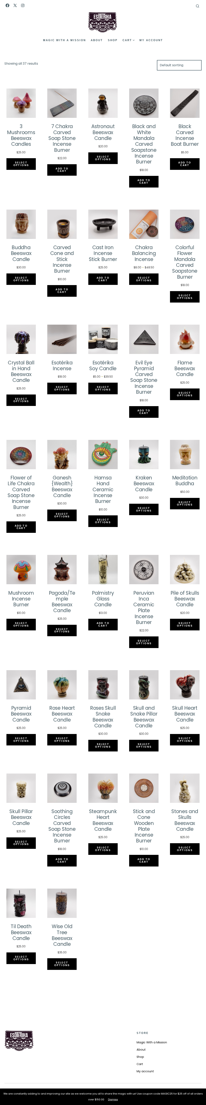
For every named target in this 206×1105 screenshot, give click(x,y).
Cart (127, 40)
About (97, 40)
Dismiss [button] (113, 1099)
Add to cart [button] (62, 170)
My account (151, 40)
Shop (113, 40)
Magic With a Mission (64, 40)
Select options (21, 164)
